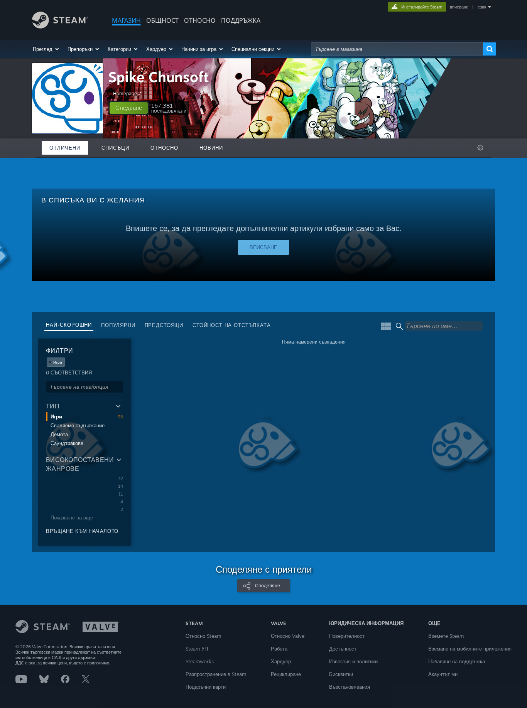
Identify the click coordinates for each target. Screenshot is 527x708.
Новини (211, 148)
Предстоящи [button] (164, 325)
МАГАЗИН (126, 20)
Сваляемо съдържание (78, 425)
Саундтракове (67, 443)
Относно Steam (203, 636)
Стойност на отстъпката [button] (231, 325)
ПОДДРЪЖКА (240, 20)
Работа (279, 649)
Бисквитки (341, 674)
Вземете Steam (446, 636)
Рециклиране (286, 674)
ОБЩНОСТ (162, 20)
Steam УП (197, 649)
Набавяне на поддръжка (456, 661)
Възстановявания (349, 687)
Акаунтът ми (443, 674)
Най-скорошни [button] (69, 325)
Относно (200, 20)
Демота (59, 434)
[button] (46, 49)
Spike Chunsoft (158, 77)
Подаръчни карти (206, 687)
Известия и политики (353, 661)
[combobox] (397, 49)
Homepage (125, 93)
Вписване (263, 247)
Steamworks (200, 661)
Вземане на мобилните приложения (470, 649)
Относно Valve (287, 636)
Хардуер (281, 661)
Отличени (64, 148)
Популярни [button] (118, 325)
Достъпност (342, 649)
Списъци (115, 148)
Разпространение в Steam (216, 674)
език (482, 7)
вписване (459, 7)
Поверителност (347, 636)
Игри (56, 416)
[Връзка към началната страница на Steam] (60, 26)
